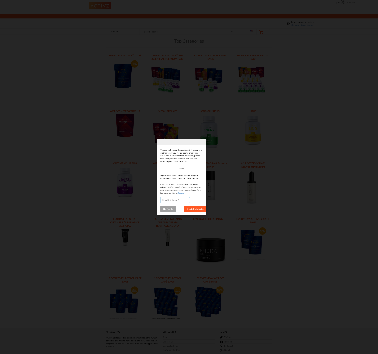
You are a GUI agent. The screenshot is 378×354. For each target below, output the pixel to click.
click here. (180, 193)
